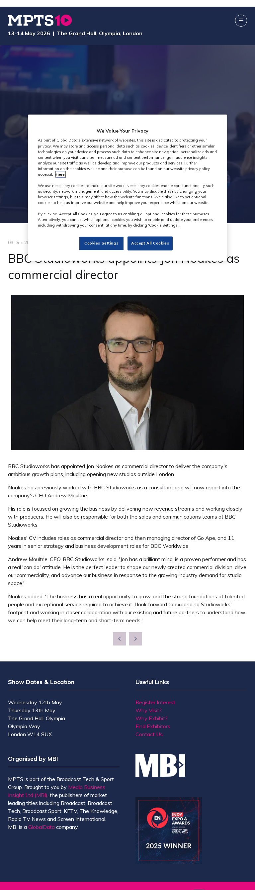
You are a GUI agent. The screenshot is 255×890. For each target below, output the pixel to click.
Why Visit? (148, 710)
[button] (241, 21)
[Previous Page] (119, 638)
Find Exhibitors (152, 726)
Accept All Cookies (150, 243)
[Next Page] (135, 638)
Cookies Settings (101, 243)
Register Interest (155, 702)
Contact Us (149, 734)
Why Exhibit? (151, 718)
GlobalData (41, 827)
